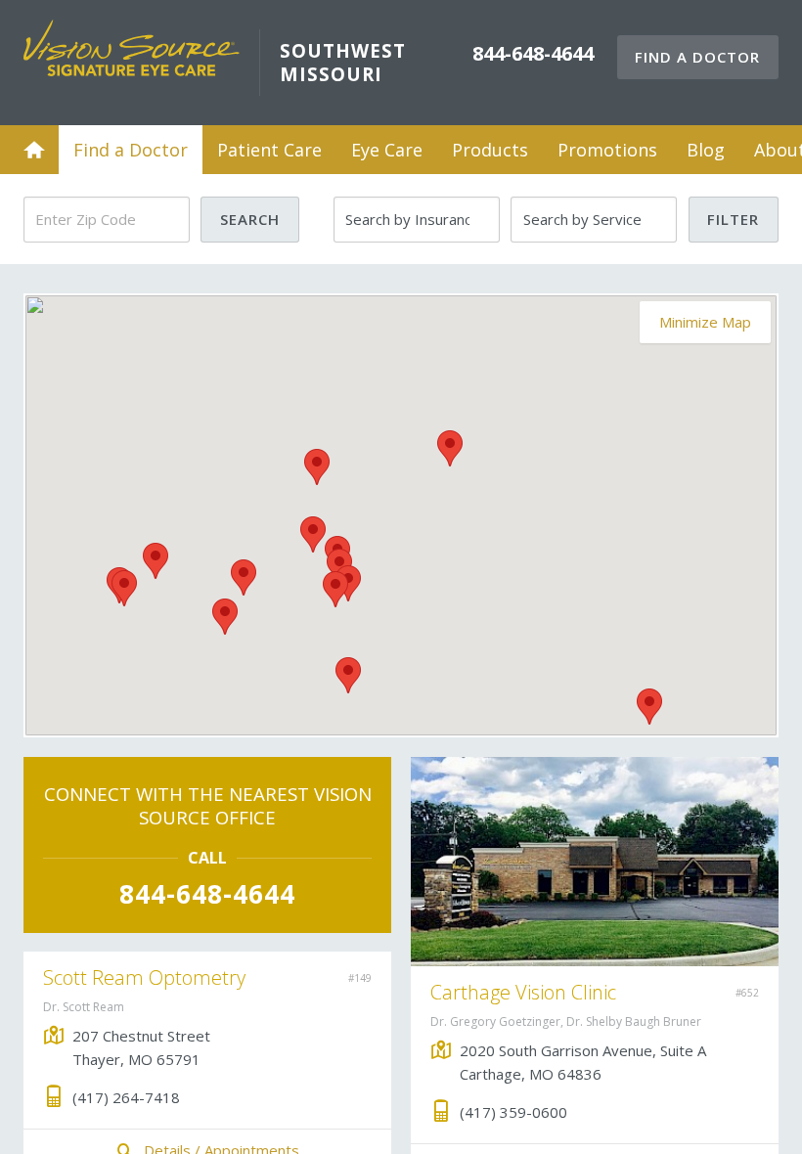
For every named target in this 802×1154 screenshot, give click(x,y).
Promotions (607, 149)
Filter (733, 219)
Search (250, 219)
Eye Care (387, 149)
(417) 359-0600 (513, 1112)
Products (490, 149)
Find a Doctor (697, 57)
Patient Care (269, 149)
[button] (155, 561)
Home (34, 149)
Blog (706, 149)
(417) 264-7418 (126, 1097)
